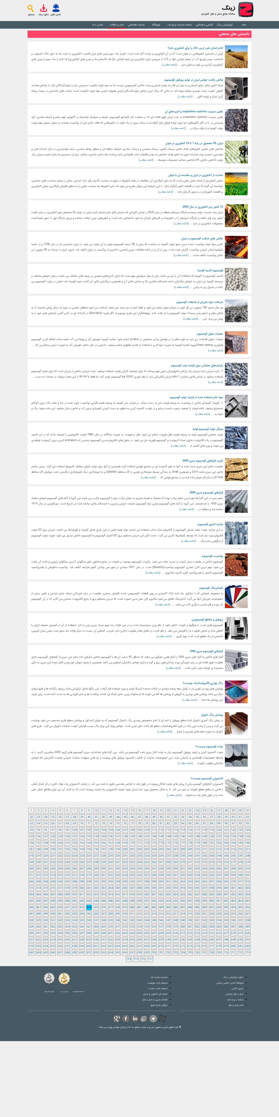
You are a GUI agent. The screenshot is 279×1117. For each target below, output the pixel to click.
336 (211, 875)
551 (197, 920)
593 (53, 933)
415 (110, 894)
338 (226, 875)
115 (182, 830)
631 (103, 940)
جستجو (31, 14)
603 (125, 933)
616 (219, 933)
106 (118, 830)
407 (53, 894)
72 (96, 824)
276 (226, 862)
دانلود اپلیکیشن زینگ (233, 977)
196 (96, 849)
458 (197, 901)
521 (204, 914)
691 (89, 953)
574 (139, 927)
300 (175, 869)
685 (45, 953)
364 (190, 882)
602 (118, 933)
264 (139, 862)
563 (60, 927)
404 (31, 894)
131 (74, 836)
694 (110, 953)
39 (81, 817)
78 (139, 824)
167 (110, 843)
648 (226, 940)
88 (211, 824)
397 (204, 888)
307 (226, 869)
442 (82, 901)
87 (204, 824)
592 (45, 933)
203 (146, 849)
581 (190, 927)
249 (31, 862)
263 (132, 862)
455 (175, 901)
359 (154, 882)
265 (146, 862)
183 (226, 843)
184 (233, 843)
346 (60, 882)
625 (60, 940)
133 (89, 836)
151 (219, 836)
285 (67, 869)
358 (146, 882)
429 (211, 894)
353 (110, 882)
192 (67, 849)
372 (247, 882)
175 (168, 843)
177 (182, 843)
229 (110, 856)
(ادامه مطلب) (127, 56)
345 (53, 882)
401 (233, 888)
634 (125, 940)
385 (118, 888)
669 (154, 946)
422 (161, 894)
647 (219, 940)
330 (168, 875)
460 (211, 901)
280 (31, 869)
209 (190, 849)
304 (204, 869)
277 (233, 862)
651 (247, 940)
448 (125, 901)
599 (96, 933)
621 (31, 940)
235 (154, 856)
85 (190, 824)
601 (110, 933)
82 (168, 824)
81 (161, 824)
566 (82, 927)
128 (53, 836)
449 (132, 901)
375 (45, 888)
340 (240, 875)
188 (38, 849)
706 (197, 953)
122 (233, 830)
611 (182, 933)
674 (190, 946)
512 (139, 914)
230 (118, 856)
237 (168, 856)
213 (219, 849)
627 (74, 940)
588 (240, 927)
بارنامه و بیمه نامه (235, 999)
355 (125, 882)
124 (247, 830)
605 (139, 933)
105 (110, 830)
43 (110, 817)
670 (161, 946)
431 (226, 894)
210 (197, 849)
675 (197, 946)
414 (103, 894)
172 (146, 843)
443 (89, 901)
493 (226, 907)
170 (132, 843)
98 (60, 830)
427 (197, 894)
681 (240, 946)
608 (161, 933)
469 (53, 907)
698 (139, 953)
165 (96, 843)
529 (38, 920)
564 (67, 927)
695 (118, 953)
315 (60, 875)
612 (190, 933)
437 (45, 901)
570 (110, 927)
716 (143, 959)
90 (226, 824)
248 (247, 856)
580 (182, 927)
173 (154, 843)
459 (204, 901)
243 (211, 856)
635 (132, 940)
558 (247, 920)
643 (190, 940)
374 (38, 888)
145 (175, 836)
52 (175, 817)
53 (182, 817)
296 (146, 869)
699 (146, 953)
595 (67, 933)
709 (219, 953)
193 (74, 849)
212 (211, 849)
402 (240, 888)
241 (197, 856)
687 (60, 953)
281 (38, 869)
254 (67, 862)
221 (53, 856)
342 (31, 882)
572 (125, 927)
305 (211, 869)
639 (161, 940)
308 (233, 869)
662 (103, 946)
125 (31, 836)
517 (175, 914)
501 (60, 914)
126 (38, 836)
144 (168, 836)
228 (103, 856)
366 (204, 882)
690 (82, 953)
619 (240, 933)
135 (103, 836)
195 (89, 849)
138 (125, 836)
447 (118, 901)
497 (31, 914)
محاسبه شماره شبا (159, 977)
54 (190, 817)
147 (190, 836)
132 (82, 836)
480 (132, 907)
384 (110, 888)
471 (67, 907)
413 (96, 894)
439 (60, 901)
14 (125, 811)
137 (118, 836)
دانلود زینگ (43, 14)
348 (74, 882)
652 (31, 946)
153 (233, 836)
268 (168, 862)
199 (118, 849)
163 (82, 843)
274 (211, 862)
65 (45, 824)
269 (175, 862)
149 (204, 836)
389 (146, 888)
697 (132, 953)
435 (31, 901)
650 (240, 940)
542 (132, 920)
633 (118, 940)
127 (45, 836)
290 (103, 869)
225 (82, 856)
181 (211, 843)
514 (154, 914)
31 (247, 811)
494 (233, 907)
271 (190, 862)
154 (240, 836)
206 (168, 849)
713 (247, 953)
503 (74, 914)
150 (211, 836)
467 (38, 907)
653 (38, 946)
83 (175, 824)
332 (182, 875)
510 (125, 914)
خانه (244, 25)
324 (125, 875)
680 (233, 946)
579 (175, 927)
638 (154, 940)
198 (110, 849)
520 (197, 914)
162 (74, 843)
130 (67, 836)
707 (204, 953)
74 (110, 824)
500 (53, 914)
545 (154, 920)
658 (74, 946)
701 (161, 953)
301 (182, 869)
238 (175, 856)
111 (154, 830)
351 (96, 882)
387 (132, 888)
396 (197, 888)
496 (247, 907)
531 (53, 920)
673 (182, 946)
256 (82, 862)
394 (182, 888)
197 (103, 849)
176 (175, 843)
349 (82, 882)
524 (226, 914)
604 (132, 933)
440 (67, 901)
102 (89, 830)
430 (219, 894)
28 (226, 811)
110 (146, 830)
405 (38, 894)
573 (132, 927)
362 (175, 882)
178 (190, 843)
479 (125, 907)
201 (132, 849)
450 (139, 901)
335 (204, 875)
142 (154, 836)
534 (74, 920)
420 (146, 894)
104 (103, 830)
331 (175, 875)
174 (161, 843)
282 (45, 869)
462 (226, 901)
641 (175, 940)
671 (168, 946)
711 (233, 953)
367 (211, 882)
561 (45, 927)
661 (96, 946)
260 (110, 862)
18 (153, 811)
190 (53, 849)
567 (89, 927)
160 (60, 843)
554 (219, 920)
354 (118, 882)
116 (190, 830)
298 (161, 869)
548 (175, 920)
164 (89, 843)
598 (89, 933)
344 (45, 882)
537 (96, 920)
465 (247, 901)
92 (240, 824)
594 (60, 933)
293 (125, 869)
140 (139, 836)
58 (218, 817)
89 (218, 824)
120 (219, 830)
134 (96, 836)
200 (125, 849)
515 (161, 914)
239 (182, 856)
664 (118, 946)
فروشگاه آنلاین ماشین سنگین (230, 983)
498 (38, 914)
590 (31, 933)
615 (211, 933)
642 (182, 940)
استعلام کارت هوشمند (157, 983)
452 (154, 901)
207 (175, 849)
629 (89, 940)
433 (240, 894)
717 (150, 959)
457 (190, 901)
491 (211, 907)
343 (38, 882)
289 (96, 869)
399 (219, 888)
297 (154, 869)
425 (182, 894)
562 (53, 927)
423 (168, 894)
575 (146, 927)
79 (146, 824)
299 (168, 869)
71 (89, 824)
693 (103, 953)
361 (168, 882)
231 (125, 856)
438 (53, 901)
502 (67, 914)
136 (110, 836)
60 (233, 817)
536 (89, 920)
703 (175, 953)
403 (247, 888)
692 (96, 953)
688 (67, 953)
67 (60, 824)
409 (67, 894)
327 (146, 875)
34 (45, 817)
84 (182, 824)
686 (53, 953)
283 (53, 869)
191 (60, 849)
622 (38, 940)
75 (117, 824)
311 (31, 875)
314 (53, 875)
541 (125, 920)
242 (204, 856)
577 (161, 927)
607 (154, 933)
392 (168, 888)
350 (89, 882)
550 (190, 920)
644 (197, 940)
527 (247, 914)
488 (190, 907)
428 (204, 894)
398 (211, 888)
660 (89, 946)
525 (233, 914)
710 (226, 953)
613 (197, 933)
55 (197, 817)
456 (182, 901)
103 (96, 830)
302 (190, 869)
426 (190, 894)
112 (161, 830)
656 (60, 946)
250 (38, 862)
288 (89, 869)
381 (89, 888)
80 (153, 824)
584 (211, 927)
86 (197, 824)
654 (45, 946)
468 (45, 907)
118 (204, 830)
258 (96, 862)
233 (139, 856)
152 (226, 836)
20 (168, 811)
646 (211, 940)
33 (38, 817)
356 (132, 882)
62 (247, 817)
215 (233, 849)
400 (226, 888)
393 (175, 888)
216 (240, 849)
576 (154, 927)
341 (247, 875)
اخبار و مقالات (117, 25)
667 (139, 946)
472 (74, 907)
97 (52, 830)
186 (247, 843)
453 (161, 901)
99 (67, 830)
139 (132, 836)
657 (67, 946)
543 (139, 920)
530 (45, 920)
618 (233, 933)
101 (82, 830)
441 (74, 901)
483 (154, 907)
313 (45, 875)
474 (89, 907)
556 (233, 920)
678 (219, 946)
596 (74, 933)
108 (132, 830)
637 (146, 940)
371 (240, 882)
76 (125, 824)
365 (197, 882)
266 (154, 862)
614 (204, 933)
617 (226, 933)
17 (146, 811)
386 (125, 888)
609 (168, 933)
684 (38, 953)
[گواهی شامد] (49, 978)
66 (52, 824)
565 (74, 927)
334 (197, 875)
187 (31, 849)
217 (247, 849)
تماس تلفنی (55, 14)
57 (211, 817)
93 (247, 824)
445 (103, 901)
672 (175, 946)
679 (226, 946)
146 (182, 836)
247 (240, 856)
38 (74, 817)
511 (132, 914)
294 (132, 869)
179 (197, 843)
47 (139, 817)
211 (204, 849)
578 (168, 927)
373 (31, 888)
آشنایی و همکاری (204, 25)
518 (182, 914)
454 (168, 901)
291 (110, 869)
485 (168, 907)
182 (219, 843)
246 (233, 856)
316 (67, 875)
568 (96, 927)
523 (219, 914)
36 (60, 817)
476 (103, 907)
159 (53, 843)
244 (219, 856)
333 (190, 875)
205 (161, 849)
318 (82, 875)
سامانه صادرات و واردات (179, 25)
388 (139, 888)
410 (74, 894)
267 (161, 862)
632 (110, 940)
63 (31, 824)
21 (175, 811)
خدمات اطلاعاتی (136, 25)
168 (118, 843)
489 (197, 907)
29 (233, 811)
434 (247, 894)
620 (247, 933)
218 (31, 856)
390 (154, 888)
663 (110, 946)
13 (117, 811)
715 (136, 959)
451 (146, 901)
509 (118, 914)
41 (96, 817)
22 (182, 811)
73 (103, 824)
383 (103, 888)
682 (247, 946)
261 (118, 862)
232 (132, 856)
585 (219, 927)
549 (182, 920)
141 (146, 836)
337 (219, 875)
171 (139, 843)
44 (117, 817)
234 (146, 856)
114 (175, 830)
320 (96, 875)
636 (139, 940)
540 (118, 920)
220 (45, 856)
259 (103, 862)
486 (175, 907)
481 (139, 907)
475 (96, 907)
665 (125, 946)
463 (233, 901)
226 (89, 856)
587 (233, 927)
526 (240, 914)
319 (89, 875)
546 (161, 920)
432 (233, 894)
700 (154, 953)
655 (53, 946)
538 (103, 920)
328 (154, 875)
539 (110, 920)
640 (168, 940)
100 (74, 830)
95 (38, 830)
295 (139, 869)
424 (175, 894)
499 (45, 914)
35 (52, 817)
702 (168, 953)
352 (103, 882)
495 (240, 907)
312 (38, 875)
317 (74, 875)
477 (110, 907)
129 (60, 836)
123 (240, 830)
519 (190, 914)
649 (233, 940)
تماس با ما (97, 25)
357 (139, 882)
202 (139, 849)
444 (96, 901)
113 (168, 830)
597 (82, 933)
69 (74, 824)
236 (161, 856)
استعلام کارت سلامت (158, 988)
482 (146, 907)
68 (67, 824)
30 (240, 811)
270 (182, 862)
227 (96, 856)
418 (132, 894)
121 (226, 830)
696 (125, 953)
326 (139, 875)
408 (60, 894)
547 (168, 920)
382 (96, 888)
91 (233, 824)
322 (110, 875)
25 (204, 811)
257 (89, 862)
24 (197, 811)
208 (182, 849)
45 (125, 817)
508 (110, 914)
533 (67, 920)
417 (125, 894)
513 (146, 914)
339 (233, 875)
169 (125, 843)
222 (60, 856)
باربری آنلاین (238, 988)
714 (128, 959)
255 (74, 862)
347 (67, 882)
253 (60, 862)
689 (74, 953)
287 (82, 869)
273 (204, 862)
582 (197, 927)
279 (247, 862)
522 (211, 914)
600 (103, 933)
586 (226, 927)
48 (146, 817)
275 (219, 862)
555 (226, 920)
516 (168, 914)
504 (82, 914)
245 (226, 856)
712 (240, 953)
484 (161, 907)
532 (60, 920)
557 (240, 920)
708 (211, 953)
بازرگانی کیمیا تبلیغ (159, 1005)
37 (67, 817)
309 (240, 869)
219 (38, 856)
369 (226, 882)
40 (89, 817)
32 (31, 817)
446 (110, 901)
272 (197, 862)
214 (226, 849)
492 (219, 907)
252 (53, 862)
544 (146, 920)
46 (132, 817)
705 (190, 953)
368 (219, 882)
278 (240, 862)
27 (218, 811)
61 (240, 817)
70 (81, 824)
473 (82, 907)
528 (31, 920)
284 (60, 869)
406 (45, 894)
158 (45, 843)
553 (211, 920)
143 (161, 836)
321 (103, 875)
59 (226, 817)
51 (168, 817)
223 (67, 856)
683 (31, 953)
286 (74, 869)
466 (31, 907)
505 (89, 914)
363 (182, 882)
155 (247, 836)
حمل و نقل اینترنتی (234, 994)
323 (118, 875)
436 (38, 901)
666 (132, 946)
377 (60, 888)
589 (247, 927)
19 (161, 811)
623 (45, 940)
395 (190, 888)
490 (204, 907)
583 (204, 927)
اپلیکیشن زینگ (224, 25)
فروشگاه (156, 25)
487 (182, 907)
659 (82, 946)
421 (154, 894)
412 (89, 894)
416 (118, 894)
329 (161, 875)
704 (182, 953)
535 (82, 920)
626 (67, 940)
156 (31, 843)
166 (103, 843)
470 (60, 907)
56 (204, 817)
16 (139, 811)
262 (125, 862)
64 (38, 824)
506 (96, 914)
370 (233, 882)
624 (53, 940)
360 (161, 882)
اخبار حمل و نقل (236, 1005)
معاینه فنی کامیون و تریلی (155, 994)
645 (204, 940)
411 (82, 894)
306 (219, 869)
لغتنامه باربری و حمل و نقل (155, 999)
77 (132, 824)
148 (197, 836)
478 (118, 907)
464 (240, 901)
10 (96, 811)
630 (96, 940)
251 (45, 862)
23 (190, 811)
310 (247, 869)
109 (139, 830)
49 (153, 817)
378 (67, 888)
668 (146, 946)
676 (204, 946)
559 (31, 927)
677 (211, 946)
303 (197, 869)
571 (118, 927)
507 (103, 914)
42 (103, 817)
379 (74, 888)
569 (103, 927)
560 (38, 927)
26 (211, 811)
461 (219, 901)
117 (197, 830)
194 (82, 849)
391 (161, 888)
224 (74, 856)
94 (31, 830)
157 (38, 843)
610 (175, 933)
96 (45, 830)
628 (82, 940)
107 (125, 830)
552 (204, 920)
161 (67, 843)
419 (139, 894)
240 (190, 856)
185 (240, 843)
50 (161, 817)
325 (132, 875)
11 (103, 811)
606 (146, 933)
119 (211, 830)
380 (82, 888)
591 (38, 933)
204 (154, 849)
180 (204, 843)
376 (53, 888)
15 (132, 811)
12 (110, 811)
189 (45, 849)
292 (118, 869)
